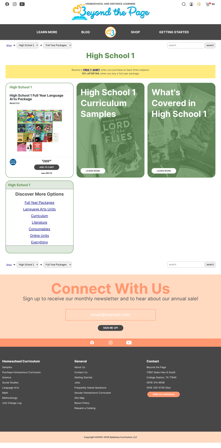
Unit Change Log (11, 402)
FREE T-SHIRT (91, 69)
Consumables (39, 229)
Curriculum (39, 216)
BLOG (85, 32)
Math (5, 392)
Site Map (79, 397)
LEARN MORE (47, 32)
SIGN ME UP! (110, 328)
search (210, 45)
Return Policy (81, 402)
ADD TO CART (46, 167)
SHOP (135, 32)
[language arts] (13, 162)
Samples (7, 367)
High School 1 (21, 87)
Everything (39, 242)
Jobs (77, 382)
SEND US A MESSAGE (164, 394)
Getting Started (83, 377)
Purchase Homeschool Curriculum (21, 372)
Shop (9, 45)
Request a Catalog (84, 408)
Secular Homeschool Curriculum (92, 392)
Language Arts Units (39, 209)
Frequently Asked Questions (90, 387)
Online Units (39, 235)
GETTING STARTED (174, 32)
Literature (39, 222)
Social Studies (10, 382)
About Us (79, 367)
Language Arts (10, 387)
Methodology (9, 397)
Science (6, 377)
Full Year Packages (39, 202)
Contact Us (80, 372)
